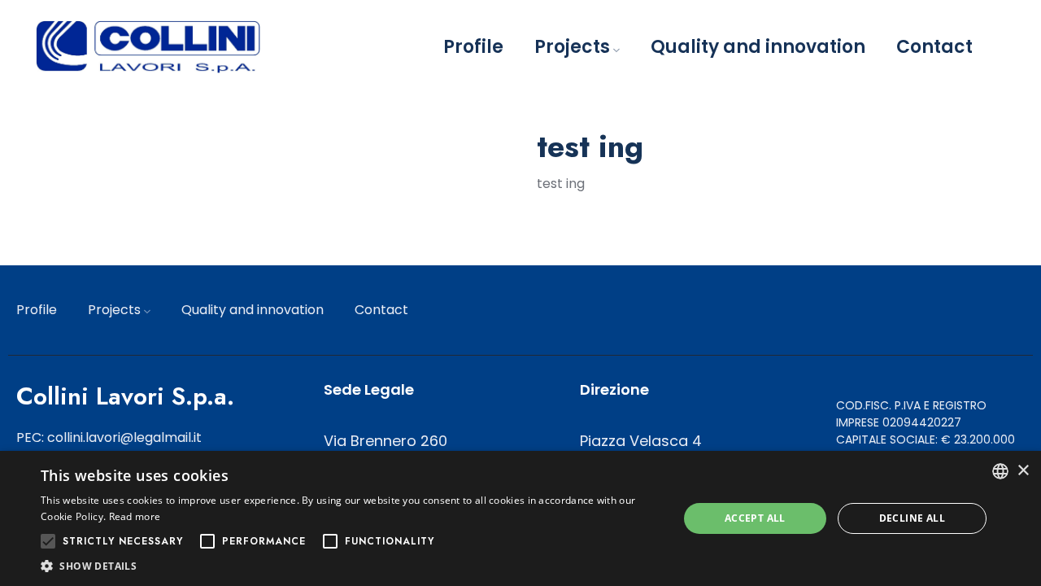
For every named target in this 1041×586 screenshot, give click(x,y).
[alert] (520, 518)
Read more (135, 516)
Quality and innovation (758, 46)
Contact (934, 46)
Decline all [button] (912, 518)
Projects (572, 46)
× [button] (1023, 471)
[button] (350, 566)
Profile (473, 46)
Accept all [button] (755, 518)
